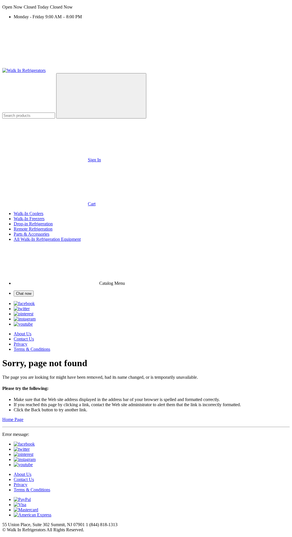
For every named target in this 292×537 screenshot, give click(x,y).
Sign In (94, 159)
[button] (146, 7)
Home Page (12, 419)
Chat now (23, 293)
